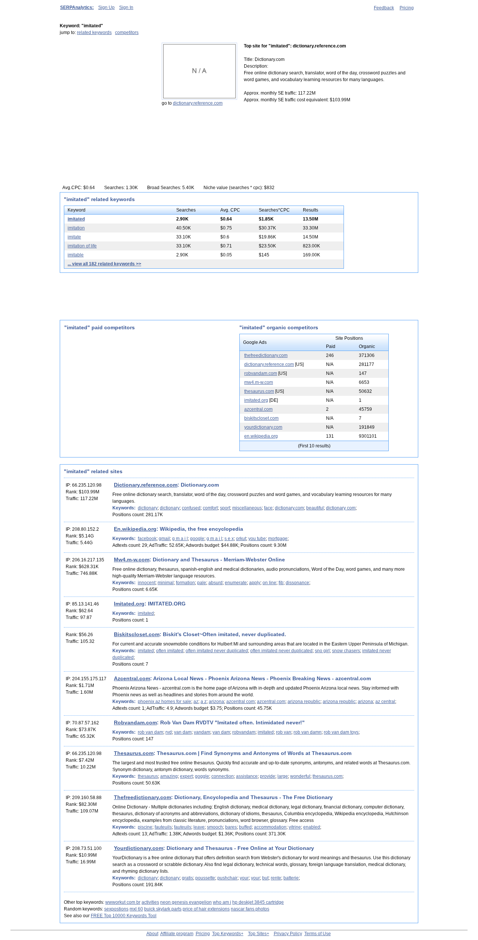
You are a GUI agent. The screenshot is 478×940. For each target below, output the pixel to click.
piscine (145, 827)
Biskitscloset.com (136, 634)
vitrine (295, 827)
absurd (215, 582)
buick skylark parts (162, 909)
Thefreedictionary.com (142, 797)
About (152, 933)
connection (222, 776)
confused (191, 508)
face (268, 508)
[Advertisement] (106, 89)
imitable (76, 255)
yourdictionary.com (263, 427)
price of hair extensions (206, 909)
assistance (247, 776)
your (244, 878)
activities (150, 902)
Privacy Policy (288, 933)
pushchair (227, 878)
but (265, 878)
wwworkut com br (122, 902)
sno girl (322, 650)
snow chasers (346, 650)
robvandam (243, 732)
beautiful (315, 508)
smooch (215, 827)
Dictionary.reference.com (145, 485)
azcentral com (240, 701)
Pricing (407, 7)
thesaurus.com (259, 391)
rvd (168, 732)
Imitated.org (129, 604)
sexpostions (116, 909)
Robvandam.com (135, 722)
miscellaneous (247, 508)
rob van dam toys (341, 732)
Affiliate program (176, 933)
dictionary (148, 508)
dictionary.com (289, 508)
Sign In (126, 7)
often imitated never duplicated (217, 650)
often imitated (169, 650)
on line (269, 582)
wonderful (300, 776)
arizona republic (304, 701)
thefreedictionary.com (266, 355)
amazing (169, 776)
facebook (147, 538)
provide (267, 776)
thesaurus (148, 776)
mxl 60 (136, 909)
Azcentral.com (132, 678)
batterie (291, 878)
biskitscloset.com (261, 418)
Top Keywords (226, 933)
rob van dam (150, 732)
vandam (202, 732)
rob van (283, 732)
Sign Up (106, 7)
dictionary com (341, 508)
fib (281, 582)
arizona (216, 701)
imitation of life (82, 246)
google (197, 538)
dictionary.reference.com (198, 103)
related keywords (94, 32)
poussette (205, 878)
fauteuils (163, 827)
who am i (222, 902)
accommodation (270, 827)
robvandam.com (260, 373)
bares (231, 827)
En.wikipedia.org (135, 529)
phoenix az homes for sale (164, 701)
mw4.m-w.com (258, 382)
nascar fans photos (250, 909)
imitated (76, 219)
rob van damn (308, 732)
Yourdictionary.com (138, 848)
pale (201, 582)
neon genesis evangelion (186, 902)
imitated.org (256, 400)
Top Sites (257, 933)
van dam (183, 732)
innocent (146, 582)
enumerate (236, 582)
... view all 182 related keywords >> (104, 263)
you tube (257, 538)
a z (204, 701)
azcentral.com (258, 409)
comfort (210, 508)
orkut (241, 538)
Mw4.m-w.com (131, 560)
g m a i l (180, 538)
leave (199, 827)
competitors (127, 32)
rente (276, 878)
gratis (187, 878)
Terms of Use (317, 933)
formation (185, 582)
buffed (245, 827)
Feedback (384, 7)
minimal (166, 582)
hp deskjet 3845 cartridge (258, 902)
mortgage (278, 538)
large (282, 776)
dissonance (297, 582)
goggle (202, 776)
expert (186, 776)
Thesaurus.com (133, 753)
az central (385, 701)
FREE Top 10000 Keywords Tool (123, 915)
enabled (311, 827)
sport (225, 508)
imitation (76, 228)
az (195, 701)
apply (254, 582)
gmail (164, 538)
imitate (74, 237)
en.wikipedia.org (261, 436)
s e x (229, 538)
